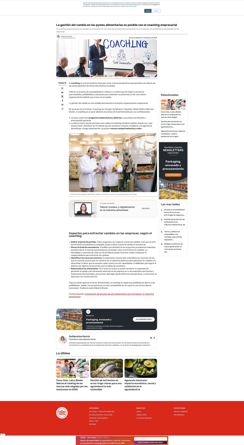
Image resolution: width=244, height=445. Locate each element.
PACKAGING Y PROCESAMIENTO (98, 418)
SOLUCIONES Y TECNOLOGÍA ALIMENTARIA (101, 412)
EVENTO (139, 412)
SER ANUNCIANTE (179, 415)
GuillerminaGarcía (66, 36)
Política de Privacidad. (131, 6)
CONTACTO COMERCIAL (181, 412)
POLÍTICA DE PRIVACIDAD (144, 418)
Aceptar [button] (148, 11)
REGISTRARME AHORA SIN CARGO (150, 442)
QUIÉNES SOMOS (141, 415)
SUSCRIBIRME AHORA (144, 319)
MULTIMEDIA (92, 424)
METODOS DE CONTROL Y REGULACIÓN (100, 415)
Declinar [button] (156, 11)
